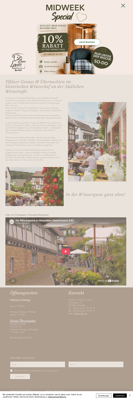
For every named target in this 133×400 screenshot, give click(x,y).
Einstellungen (103, 395)
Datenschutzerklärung (57, 396)
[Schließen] (129, 395)
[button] (123, 6)
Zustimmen (120, 395)
